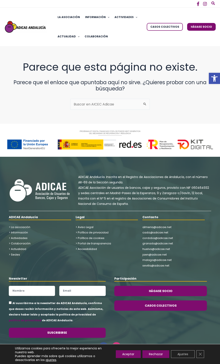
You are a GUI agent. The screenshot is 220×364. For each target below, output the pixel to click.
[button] (214, 78)
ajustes (51, 360)
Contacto (150, 217)
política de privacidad (25, 320)
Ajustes (182, 354)
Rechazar (156, 354)
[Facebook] (198, 4)
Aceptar (128, 354)
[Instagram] (205, 4)
